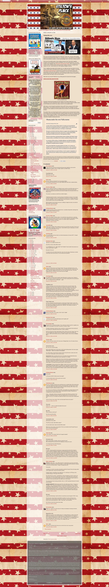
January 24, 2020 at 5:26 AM (51, 230)
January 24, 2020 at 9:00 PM (51, 415)
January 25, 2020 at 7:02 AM (51, 445)
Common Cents (31, 207)
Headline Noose (33, 169)
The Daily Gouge (32, 212)
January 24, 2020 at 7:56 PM (51, 407)
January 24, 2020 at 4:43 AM (51, 212)
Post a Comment (48, 529)
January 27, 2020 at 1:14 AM (51, 520)
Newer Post (46, 533)
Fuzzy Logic (33, 156)
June (32, 146)
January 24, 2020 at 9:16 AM (51, 307)
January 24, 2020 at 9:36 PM (51, 429)
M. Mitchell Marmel (49, 208)
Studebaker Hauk (49, 241)
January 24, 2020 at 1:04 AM (51, 176)
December (33, 137)
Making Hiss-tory (34, 159)
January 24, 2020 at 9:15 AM (51, 298)
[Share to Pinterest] (65, 161)
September (33, 141)
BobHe (47, 179)
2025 (31, 128)
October (32, 140)
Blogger (61, 582)
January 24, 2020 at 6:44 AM (51, 237)
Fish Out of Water (49, 187)
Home (62, 533)
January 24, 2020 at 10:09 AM (51, 320)
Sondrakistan (31, 211)
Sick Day (32, 162)
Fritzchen (48, 339)
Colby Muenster (49, 383)
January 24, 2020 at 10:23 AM (51, 336)
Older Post (77, 533)
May (32, 147)
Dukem (47, 266)
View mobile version (62, 536)
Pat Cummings (49, 323)
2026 (31, 240)
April (32, 149)
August (32, 143)
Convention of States (32, 208)
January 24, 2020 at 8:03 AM (51, 263)
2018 (31, 180)
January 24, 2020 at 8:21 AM (51, 272)
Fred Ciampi (48, 276)
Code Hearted (33, 174)
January (32, 153)
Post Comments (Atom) (52, 539)
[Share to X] (62, 161)
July (31, 144)
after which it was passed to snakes (62, 63)
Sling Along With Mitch (35, 160)
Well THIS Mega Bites (34, 170)
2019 (31, 179)
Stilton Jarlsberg (49, 461)
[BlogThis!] (61, 161)
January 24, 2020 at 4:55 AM (51, 221)
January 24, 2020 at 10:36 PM (51, 435)
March (32, 150)
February (32, 152)
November (33, 138)
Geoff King (48, 233)
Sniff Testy (32, 167)
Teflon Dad (48, 432)
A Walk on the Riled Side (35, 163)
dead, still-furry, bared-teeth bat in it (49, 70)
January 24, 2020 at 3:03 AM (51, 183)
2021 (31, 134)
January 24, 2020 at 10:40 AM (51, 369)
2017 (31, 182)
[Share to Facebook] (63, 161)
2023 (31, 131)
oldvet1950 (48, 225)
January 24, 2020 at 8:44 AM (51, 281)
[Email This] (60, 161)
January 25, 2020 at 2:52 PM (51, 503)
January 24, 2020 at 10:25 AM (51, 342)
